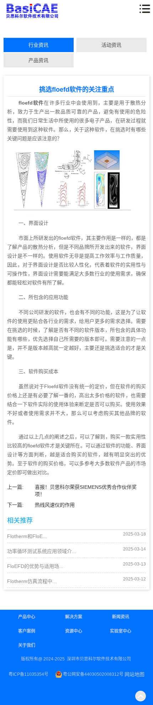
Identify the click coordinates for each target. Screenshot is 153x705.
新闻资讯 (120, 616)
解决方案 (73, 616)
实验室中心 (120, 631)
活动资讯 (111, 45)
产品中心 (26, 616)
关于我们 (26, 645)
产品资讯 (38, 60)
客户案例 (26, 631)
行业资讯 (38, 45)
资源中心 (73, 631)
